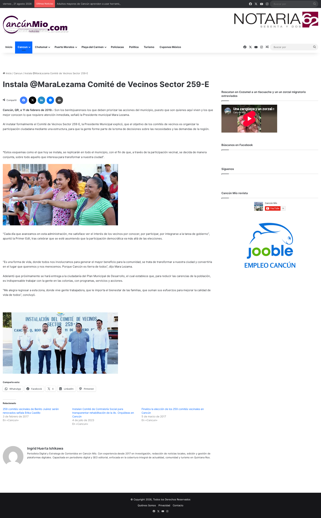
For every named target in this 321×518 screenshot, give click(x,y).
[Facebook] (23, 100)
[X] (32, 100)
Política (134, 47)
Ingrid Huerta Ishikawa (45, 448)
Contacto (178, 505)
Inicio (8, 47)
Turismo (149, 47)
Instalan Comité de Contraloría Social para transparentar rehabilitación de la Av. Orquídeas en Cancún (103, 412)
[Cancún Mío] (36, 24)
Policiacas (117, 47)
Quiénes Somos (147, 505)
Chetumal (41, 47)
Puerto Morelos (64, 47)
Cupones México (170, 47)
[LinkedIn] (41, 100)
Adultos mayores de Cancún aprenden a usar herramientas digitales (96, 3)
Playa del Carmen (93, 47)
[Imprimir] (59, 100)
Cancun (23, 47)
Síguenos (227, 169)
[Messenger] (50, 100)
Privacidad (164, 505)
